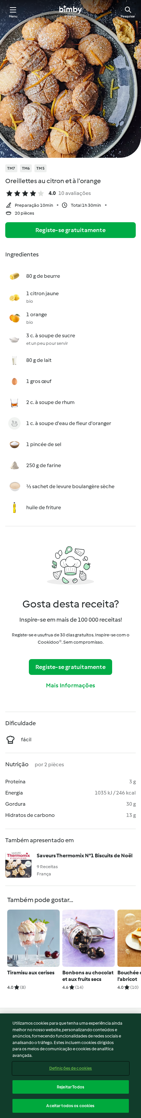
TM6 (26, 168)
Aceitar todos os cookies (70, 1105)
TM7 (11, 168)
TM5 (40, 168)
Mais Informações (70, 685)
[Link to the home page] (70, 11)
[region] (70, 1065)
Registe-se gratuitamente (70, 230)
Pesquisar (128, 16)
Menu (13, 16)
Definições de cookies (70, 1068)
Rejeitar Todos (70, 1086)
